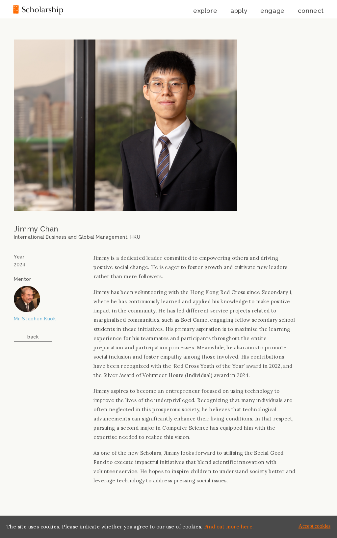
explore (205, 10)
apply (238, 10)
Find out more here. (229, 527)
